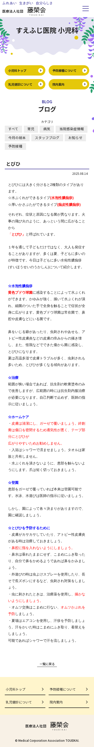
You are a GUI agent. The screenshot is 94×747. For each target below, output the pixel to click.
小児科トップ (17, 70)
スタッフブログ (47, 137)
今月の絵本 (17, 137)
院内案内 (58, 84)
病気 (46, 128)
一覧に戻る (47, 664)
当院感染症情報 (71, 128)
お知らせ (75, 137)
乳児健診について (20, 84)
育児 (30, 128)
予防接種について (64, 70)
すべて (13, 128)
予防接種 (15, 146)
